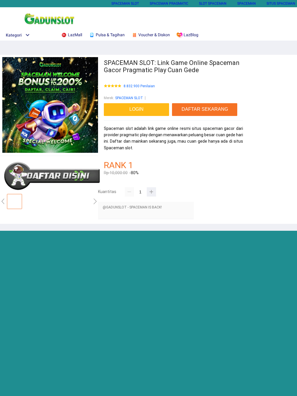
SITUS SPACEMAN (281, 3)
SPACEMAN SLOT (125, 3)
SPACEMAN (246, 3)
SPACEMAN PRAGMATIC (169, 3)
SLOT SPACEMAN (213, 3)
